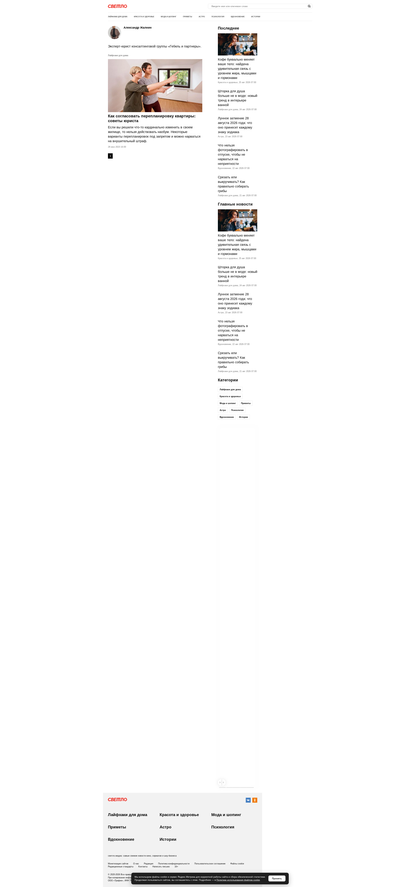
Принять (277, 878)
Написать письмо (161, 866)
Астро (202, 17)
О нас (136, 863)
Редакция (148, 863)
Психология (217, 17)
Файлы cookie (237, 863)
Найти (309, 6)
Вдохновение (238, 17)
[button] (219, 782)
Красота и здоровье (144, 17)
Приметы (187, 17)
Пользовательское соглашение (209, 863)
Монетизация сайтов (118, 863)
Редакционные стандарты (120, 866)
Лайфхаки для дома (117, 17)
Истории (255, 17)
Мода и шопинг (168, 17)
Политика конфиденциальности (173, 863)
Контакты (142, 866)
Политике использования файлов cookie (238, 880)
